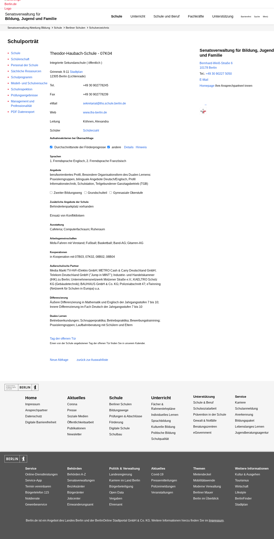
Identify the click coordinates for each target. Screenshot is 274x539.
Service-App (33, 480)
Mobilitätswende (204, 480)
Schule (116, 16)
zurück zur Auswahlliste (92, 359)
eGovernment (202, 432)
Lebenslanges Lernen (249, 426)
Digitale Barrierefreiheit (40, 422)
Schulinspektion (21, 89)
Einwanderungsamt (80, 504)
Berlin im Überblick (206, 498)
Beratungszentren (205, 426)
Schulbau (115, 434)
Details (129, 147)
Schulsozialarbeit (204, 408)
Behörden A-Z (76, 474)
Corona (72, 404)
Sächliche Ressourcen (26, 71)
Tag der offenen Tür (63, 338)
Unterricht (138, 16)
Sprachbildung (161, 420)
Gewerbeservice (36, 504)
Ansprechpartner (36, 410)
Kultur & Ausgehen (247, 474)
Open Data (116, 492)
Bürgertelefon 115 (37, 492)
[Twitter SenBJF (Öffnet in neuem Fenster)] (203, 103)
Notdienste (32, 498)
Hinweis (141, 147)
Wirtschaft (241, 486)
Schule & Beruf (203, 402)
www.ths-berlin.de (95, 112)
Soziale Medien (77, 416)
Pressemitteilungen (164, 480)
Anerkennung (244, 414)
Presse (72, 410)
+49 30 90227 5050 (219, 73)
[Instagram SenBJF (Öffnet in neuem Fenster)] (209, 103)
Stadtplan (76, 71)
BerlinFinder (243, 498)
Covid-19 (157, 474)
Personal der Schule (24, 65)
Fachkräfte (196, 16)
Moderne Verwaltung (207, 486)
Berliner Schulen (75, 27)
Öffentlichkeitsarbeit (80, 422)
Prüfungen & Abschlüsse (125, 416)
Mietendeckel (202, 474)
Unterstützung (222, 16)
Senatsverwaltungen (81, 480)
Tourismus (242, 480)
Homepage (226, 85)
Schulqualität (160, 438)
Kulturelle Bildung (163, 426)
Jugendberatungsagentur (252, 432)
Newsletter (74, 434)
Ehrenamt (115, 504)
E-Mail (204, 79)
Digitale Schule (119, 428)
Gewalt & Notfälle (205, 420)
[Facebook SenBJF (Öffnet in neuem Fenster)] (216, 103)
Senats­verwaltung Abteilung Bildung (29, 27)
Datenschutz (33, 416)
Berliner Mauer (203, 492)
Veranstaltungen (162, 492)
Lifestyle (240, 492)
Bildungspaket (244, 420)
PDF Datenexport (22, 111)
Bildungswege (118, 410)
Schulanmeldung (246, 408)
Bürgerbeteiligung (121, 486)
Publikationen (76, 428)
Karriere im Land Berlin (124, 480)
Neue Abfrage (59, 359)
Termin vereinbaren (38, 486)
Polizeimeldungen (163, 486)
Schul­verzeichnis (99, 27)
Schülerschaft (20, 59)
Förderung (116, 422)
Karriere (240, 402)
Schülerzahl (91, 130)
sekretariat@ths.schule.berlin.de (104, 103)
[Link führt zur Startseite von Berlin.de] (16, 459)
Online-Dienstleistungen (41, 474)
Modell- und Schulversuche (29, 83)
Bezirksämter (76, 486)
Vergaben (115, 498)
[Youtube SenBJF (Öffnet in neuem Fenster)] (223, 103)
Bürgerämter (75, 492)
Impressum (32, 404)
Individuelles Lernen (164, 414)
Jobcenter (73, 498)
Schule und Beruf (166, 16)
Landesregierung (120, 474)
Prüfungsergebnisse (24, 95)
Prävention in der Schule (209, 414)
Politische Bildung (163, 432)
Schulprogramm (21, 77)
